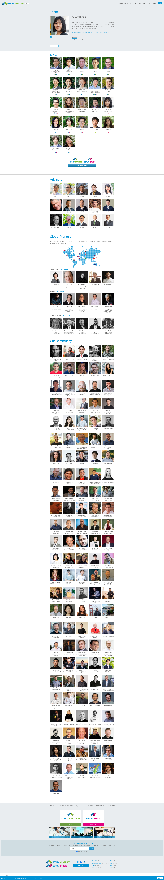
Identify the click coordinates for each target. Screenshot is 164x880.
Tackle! (95, 865)
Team (139, 3)
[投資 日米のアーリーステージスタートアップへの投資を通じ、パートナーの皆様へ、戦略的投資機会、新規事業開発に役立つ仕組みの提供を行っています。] (70, 815)
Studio (129, 3)
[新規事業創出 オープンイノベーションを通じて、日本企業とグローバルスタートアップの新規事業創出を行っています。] (93, 815)
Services (134, 3)
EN (26, 3)
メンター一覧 (65, 269)
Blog (159, 3)
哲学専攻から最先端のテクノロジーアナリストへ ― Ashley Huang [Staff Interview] (90, 32)
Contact (150, 3)
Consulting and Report (100, 863)
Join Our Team (82, 165)
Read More (160, 878)
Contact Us (81, 866)
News (155, 3)
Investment (122, 3)
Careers (144, 3)
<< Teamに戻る (54, 46)
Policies (113, 867)
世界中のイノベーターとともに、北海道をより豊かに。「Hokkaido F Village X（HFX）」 (21, 878)
